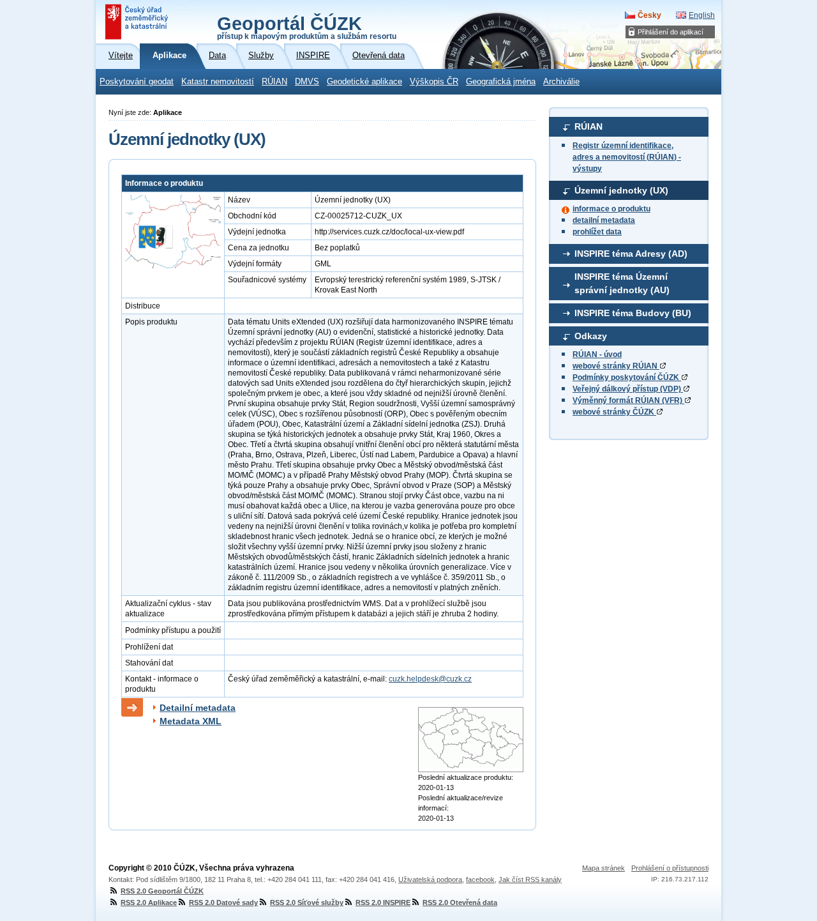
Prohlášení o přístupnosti (669, 868)
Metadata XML (190, 721)
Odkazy (590, 336)
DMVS (307, 81)
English (702, 15)
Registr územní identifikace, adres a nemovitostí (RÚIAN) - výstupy (627, 157)
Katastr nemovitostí (217, 81)
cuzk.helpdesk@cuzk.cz (430, 678)
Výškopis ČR (434, 81)
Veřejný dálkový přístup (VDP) (628, 388)
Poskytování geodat (137, 81)
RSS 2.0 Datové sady (223, 902)
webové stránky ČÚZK (614, 411)
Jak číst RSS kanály (530, 879)
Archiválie (561, 81)
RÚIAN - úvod (597, 354)
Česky (649, 15)
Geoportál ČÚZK (306, 26)
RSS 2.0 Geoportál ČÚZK (162, 891)
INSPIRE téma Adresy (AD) (630, 253)
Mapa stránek (603, 868)
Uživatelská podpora (430, 879)
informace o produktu (611, 208)
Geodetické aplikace (364, 81)
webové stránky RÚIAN (616, 366)
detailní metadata (604, 220)
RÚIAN (274, 81)
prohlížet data (597, 231)
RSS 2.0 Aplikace (149, 902)
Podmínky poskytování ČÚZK (627, 377)
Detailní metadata (198, 708)
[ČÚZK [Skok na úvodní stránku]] (137, 21)
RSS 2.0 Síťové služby (306, 902)
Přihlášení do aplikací (670, 32)
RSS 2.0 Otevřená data (460, 902)
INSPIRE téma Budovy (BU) (632, 313)
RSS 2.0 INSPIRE (383, 902)
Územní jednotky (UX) (621, 190)
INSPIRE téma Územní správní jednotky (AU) (622, 283)
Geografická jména (501, 81)
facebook (480, 879)
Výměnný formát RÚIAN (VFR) (628, 400)
